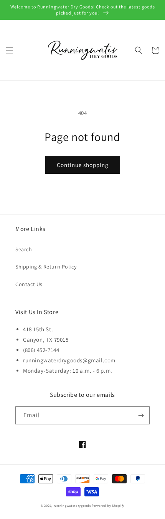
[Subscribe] (140, 415)
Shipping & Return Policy (45, 266)
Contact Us (29, 284)
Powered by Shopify (108, 505)
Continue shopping (83, 165)
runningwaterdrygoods (72, 505)
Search (23, 249)
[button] (9, 50)
